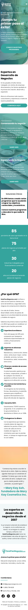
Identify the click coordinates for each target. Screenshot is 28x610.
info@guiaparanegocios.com (12, 584)
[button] (26, 4)
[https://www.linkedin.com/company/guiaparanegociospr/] (13, 596)
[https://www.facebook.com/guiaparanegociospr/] (3, 596)
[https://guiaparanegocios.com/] (14, 551)
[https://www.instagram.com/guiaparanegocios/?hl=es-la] (8, 596)
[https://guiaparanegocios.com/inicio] (7, 4)
